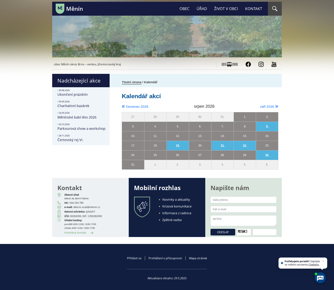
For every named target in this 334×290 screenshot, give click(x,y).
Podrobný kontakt (75, 232)
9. (267, 126)
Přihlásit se (134, 258)
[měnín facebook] (248, 64)
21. (223, 145)
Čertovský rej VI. (70, 138)
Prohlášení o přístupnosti (165, 258)
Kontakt (253, 8)
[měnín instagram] (261, 64)
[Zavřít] (323, 261)
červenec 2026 (136, 106)
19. (178, 145)
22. (245, 145)
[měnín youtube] (274, 64)
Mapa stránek (198, 258)
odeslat (223, 232)
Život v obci (226, 8)
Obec (184, 8)
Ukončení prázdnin (72, 93)
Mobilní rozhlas (157, 187)
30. (267, 155)
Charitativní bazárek (73, 104)
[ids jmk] (230, 64)
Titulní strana (131, 82)
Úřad (202, 8)
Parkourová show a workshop (81, 127)
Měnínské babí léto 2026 (76, 115)
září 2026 (267, 106)
